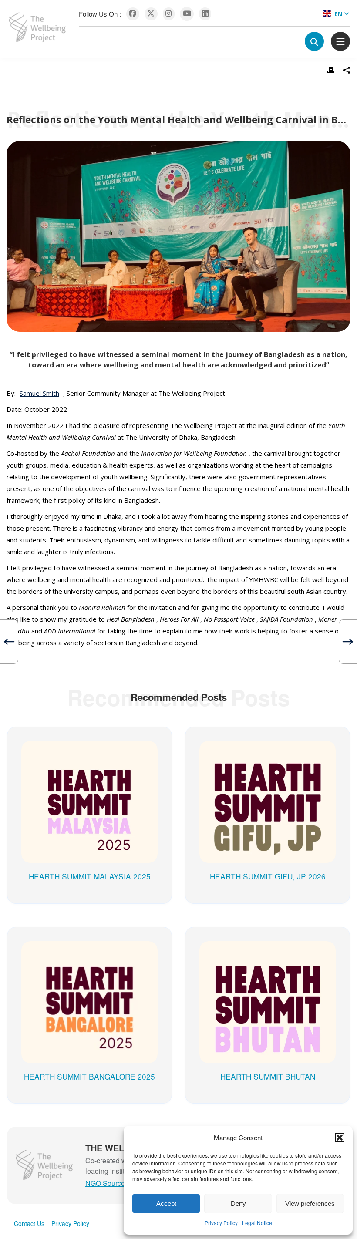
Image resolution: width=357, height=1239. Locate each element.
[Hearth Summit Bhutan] (267, 950)
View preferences (310, 1203)
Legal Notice (257, 1222)
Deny (238, 1203)
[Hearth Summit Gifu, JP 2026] (267, 749)
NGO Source (105, 1183)
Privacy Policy (221, 1222)
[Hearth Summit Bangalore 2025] (89, 950)
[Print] (330, 70)
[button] (339, 1137)
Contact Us (29, 1223)
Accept (166, 1203)
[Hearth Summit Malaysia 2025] (89, 749)
